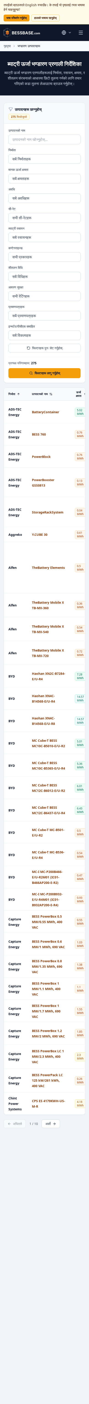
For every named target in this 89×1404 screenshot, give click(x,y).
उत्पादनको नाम (16, 130)
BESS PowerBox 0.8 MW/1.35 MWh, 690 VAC (47, 966)
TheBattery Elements (48, 567)
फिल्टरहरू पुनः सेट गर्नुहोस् (47, 348)
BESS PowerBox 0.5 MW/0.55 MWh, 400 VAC (47, 921)
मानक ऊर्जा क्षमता (18, 169)
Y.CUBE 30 (39, 534)
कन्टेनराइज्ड (15, 248)
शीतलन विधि (15, 267)
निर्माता (12, 150)
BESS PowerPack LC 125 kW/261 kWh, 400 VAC (47, 1080)
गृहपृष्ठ (7, 46)
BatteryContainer (45, 412)
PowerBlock (41, 456)
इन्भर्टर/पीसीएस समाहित (21, 326)
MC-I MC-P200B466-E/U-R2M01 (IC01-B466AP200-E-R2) (47, 877)
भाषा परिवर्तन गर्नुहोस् (16, 18)
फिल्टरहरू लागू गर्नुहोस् (47, 373)
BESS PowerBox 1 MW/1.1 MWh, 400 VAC (46, 988)
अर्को (48, 1124)
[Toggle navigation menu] (80, 32)
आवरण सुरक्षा (15, 287)
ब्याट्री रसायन (16, 228)
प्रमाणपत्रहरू (16, 307)
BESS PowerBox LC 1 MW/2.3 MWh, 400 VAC (48, 1056)
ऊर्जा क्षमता (79, 394)
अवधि (11, 189)
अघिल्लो (17, 1124)
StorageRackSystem (47, 512)
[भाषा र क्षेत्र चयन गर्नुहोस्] (66, 32)
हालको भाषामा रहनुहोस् (45, 18)
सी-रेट (12, 209)
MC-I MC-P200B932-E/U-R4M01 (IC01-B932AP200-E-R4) (47, 899)
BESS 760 (39, 434)
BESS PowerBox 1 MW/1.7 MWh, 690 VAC (46, 1011)
